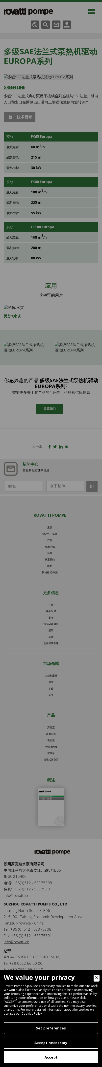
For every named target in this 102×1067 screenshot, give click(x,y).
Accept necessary (50, 1042)
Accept (51, 1057)
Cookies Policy (32, 1013)
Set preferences (51, 1028)
